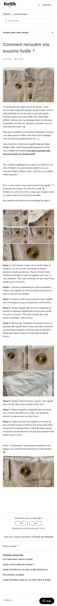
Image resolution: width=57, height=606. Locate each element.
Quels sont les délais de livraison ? (18, 564)
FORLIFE (7, 14)
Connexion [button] (46, 5)
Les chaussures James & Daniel (17, 559)
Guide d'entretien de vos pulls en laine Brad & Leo (25, 569)
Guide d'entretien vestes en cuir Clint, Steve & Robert (27, 580)
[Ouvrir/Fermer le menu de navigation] (39, 5)
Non (35, 523)
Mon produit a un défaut (13, 575)
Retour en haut (10, 546)
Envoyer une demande (43, 537)
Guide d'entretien (20, 14)
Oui (21, 523)
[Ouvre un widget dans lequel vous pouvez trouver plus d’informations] (46, 601)
